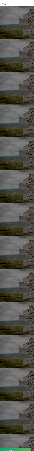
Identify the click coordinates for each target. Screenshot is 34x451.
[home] (5, 4)
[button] (31, 4)
